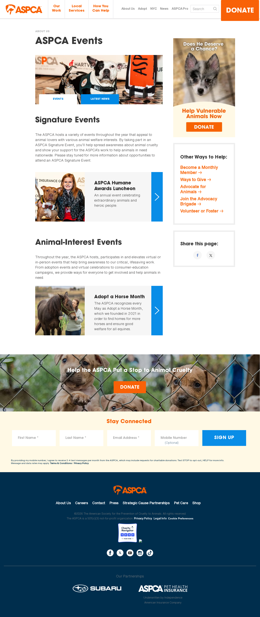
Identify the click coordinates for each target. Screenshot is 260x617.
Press (113, 502)
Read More (99, 197)
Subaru (97, 588)
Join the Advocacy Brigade (198, 201)
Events (58, 99)
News (164, 8)
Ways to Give (193, 179)
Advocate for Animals (193, 189)
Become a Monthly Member (199, 169)
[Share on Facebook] (197, 255)
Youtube (130, 552)
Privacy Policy (81, 463)
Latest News (100, 99)
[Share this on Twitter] (211, 255)
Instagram (140, 552)
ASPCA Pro (180, 8)
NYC (153, 8)
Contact (98, 502)
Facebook (110, 552)
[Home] (24, 9)
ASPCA (130, 490)
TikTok (149, 552)
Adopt (142, 8)
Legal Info (160, 518)
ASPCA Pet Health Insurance (163, 588)
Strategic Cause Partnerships (146, 502)
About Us (128, 8)
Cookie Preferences (180, 518)
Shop (196, 502)
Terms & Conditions (61, 463)
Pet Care (181, 502)
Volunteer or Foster (199, 211)
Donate (240, 11)
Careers (81, 502)
